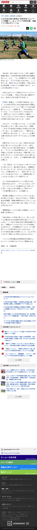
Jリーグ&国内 (10, 479)
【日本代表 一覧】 (12, 26)
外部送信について (24, 514)
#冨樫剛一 (3, 287)
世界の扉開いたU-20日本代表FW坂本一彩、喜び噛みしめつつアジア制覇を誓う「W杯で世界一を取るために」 (20, 315)
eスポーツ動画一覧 (16, 500)
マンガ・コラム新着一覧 (7, 498)
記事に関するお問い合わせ (22, 516)
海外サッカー (23, 479)
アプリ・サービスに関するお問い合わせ (11, 517)
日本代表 (4, 479)
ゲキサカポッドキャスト (7, 492)
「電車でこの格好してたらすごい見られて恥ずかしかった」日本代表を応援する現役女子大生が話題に (19, 344)
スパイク (29, 479)
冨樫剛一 (6, 102)
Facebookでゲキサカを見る (11, 453)
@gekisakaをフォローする (11, 449)
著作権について (11, 512)
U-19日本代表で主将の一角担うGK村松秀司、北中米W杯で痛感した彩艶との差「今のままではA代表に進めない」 (19, 338)
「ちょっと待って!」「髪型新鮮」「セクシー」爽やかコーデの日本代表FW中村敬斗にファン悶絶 (20, 354)
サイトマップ (26, 512)
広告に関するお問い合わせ (8, 516)
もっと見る (18, 360)
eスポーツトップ (28, 498)
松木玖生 (15, 83)
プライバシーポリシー (13, 514)
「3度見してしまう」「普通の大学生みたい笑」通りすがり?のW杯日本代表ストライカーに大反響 (19, 349)
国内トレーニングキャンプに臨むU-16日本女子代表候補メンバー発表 (20, 332)
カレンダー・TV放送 (26, 506)
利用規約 (4, 514)
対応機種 (4, 512)
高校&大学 (16, 479)
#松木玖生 (12, 287)
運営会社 (19, 512)
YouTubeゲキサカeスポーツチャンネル (24, 490)
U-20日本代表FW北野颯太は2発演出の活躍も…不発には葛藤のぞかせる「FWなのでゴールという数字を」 (19, 309)
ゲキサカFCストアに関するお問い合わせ (11, 519)
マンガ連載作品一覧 (18, 498)
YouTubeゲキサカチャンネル (8, 490)
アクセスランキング (15, 506)
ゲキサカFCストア (6, 506)
